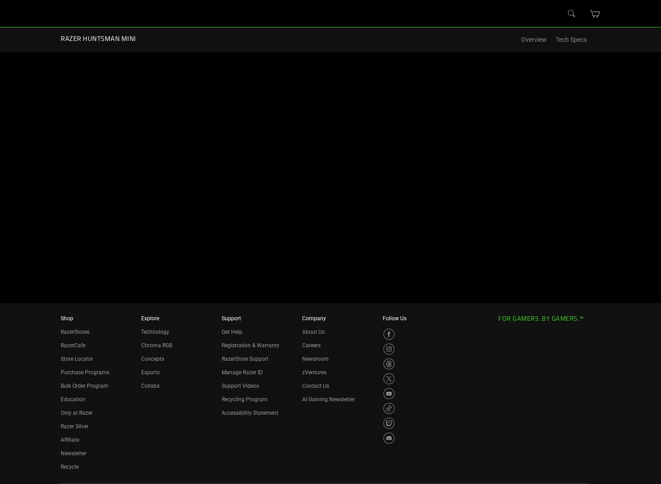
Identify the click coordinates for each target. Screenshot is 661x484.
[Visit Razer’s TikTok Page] (389, 408)
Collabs (150, 386)
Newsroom (315, 359)
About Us (313, 332)
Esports (150, 372)
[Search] (571, 13)
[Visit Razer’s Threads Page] (389, 364)
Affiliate (70, 440)
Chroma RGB (156, 345)
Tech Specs (571, 40)
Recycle (70, 467)
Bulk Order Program (84, 386)
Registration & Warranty (250, 345)
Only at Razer (77, 413)
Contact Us (315, 386)
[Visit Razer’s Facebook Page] (389, 334)
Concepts (152, 359)
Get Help (232, 332)
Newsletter (73, 453)
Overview (534, 40)
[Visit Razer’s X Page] (389, 378)
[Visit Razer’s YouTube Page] (389, 393)
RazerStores (75, 332)
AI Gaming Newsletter (328, 399)
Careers (311, 345)
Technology (155, 332)
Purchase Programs (85, 372)
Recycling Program (245, 399)
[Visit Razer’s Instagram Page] (389, 349)
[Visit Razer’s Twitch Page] (389, 423)
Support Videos (240, 386)
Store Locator (77, 359)
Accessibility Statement (250, 413)
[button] (595, 14)
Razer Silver (75, 426)
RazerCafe (73, 345)
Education (73, 399)
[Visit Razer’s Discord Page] (389, 438)
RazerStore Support (245, 359)
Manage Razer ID (242, 372)
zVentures (314, 372)
